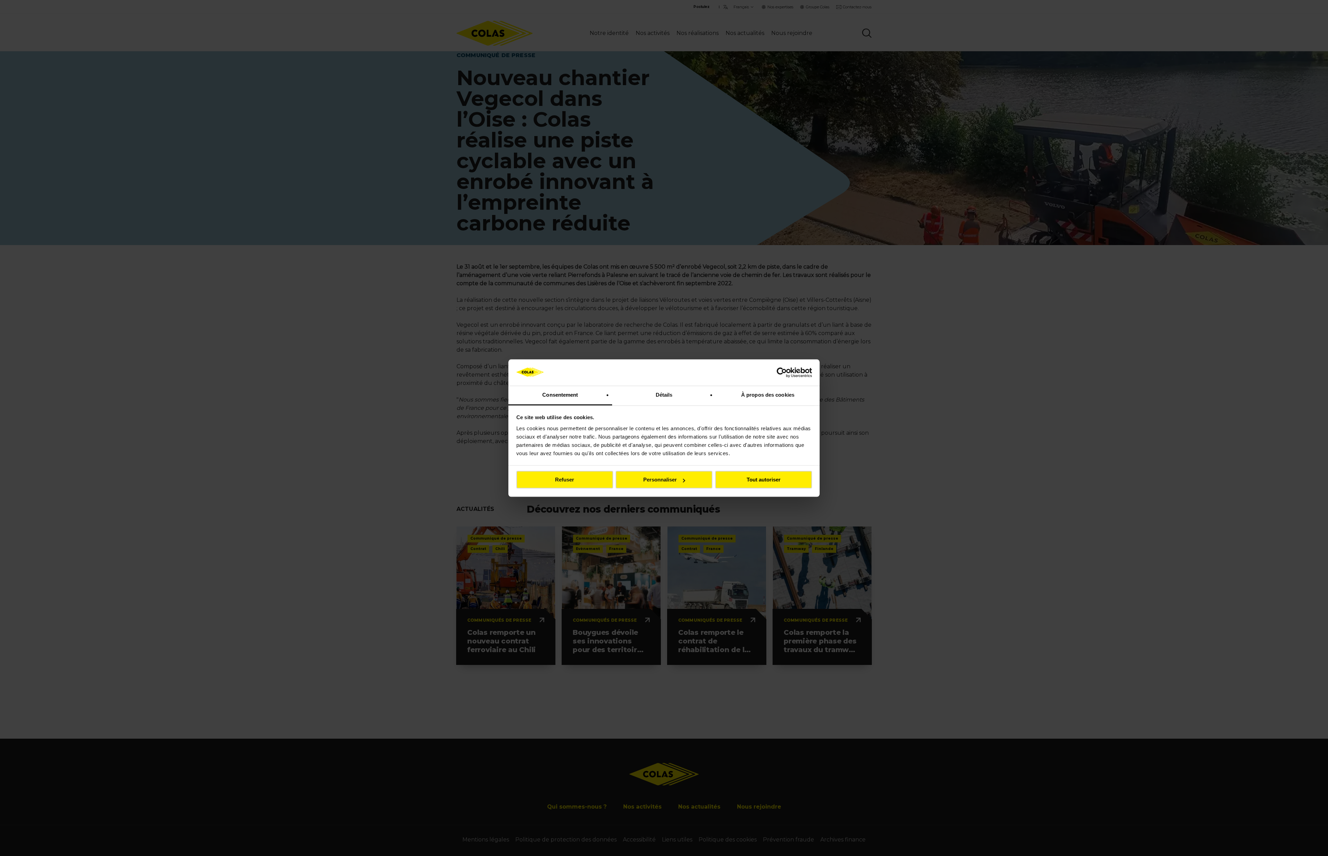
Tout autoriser (764, 480)
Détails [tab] (664, 395)
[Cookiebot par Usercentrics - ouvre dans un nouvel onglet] (781, 372)
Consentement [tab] (560, 395)
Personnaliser (660, 480)
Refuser (564, 480)
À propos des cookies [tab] (767, 395)
